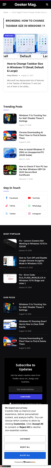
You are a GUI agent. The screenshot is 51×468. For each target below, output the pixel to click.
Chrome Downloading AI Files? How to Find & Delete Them (32, 135)
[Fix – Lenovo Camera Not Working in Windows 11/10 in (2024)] (10, 244)
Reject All (25, 447)
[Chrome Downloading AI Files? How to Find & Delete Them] (10, 136)
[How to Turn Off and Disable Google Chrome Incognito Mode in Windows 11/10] (10, 261)
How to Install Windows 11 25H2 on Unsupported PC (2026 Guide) (32, 152)
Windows (9, 36)
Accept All (25, 455)
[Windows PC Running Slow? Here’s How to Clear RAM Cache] (10, 325)
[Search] (46, 4)
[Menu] (4, 4)
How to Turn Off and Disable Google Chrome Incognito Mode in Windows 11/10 (33, 261)
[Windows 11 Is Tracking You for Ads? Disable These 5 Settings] (10, 119)
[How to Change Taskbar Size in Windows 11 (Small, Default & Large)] (25, 46)
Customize (25, 439)
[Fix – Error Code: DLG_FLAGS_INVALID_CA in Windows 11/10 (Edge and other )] (10, 278)
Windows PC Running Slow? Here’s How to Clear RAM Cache (33, 324)
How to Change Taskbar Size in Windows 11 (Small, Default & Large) (25, 67)
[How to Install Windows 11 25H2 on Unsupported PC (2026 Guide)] (10, 153)
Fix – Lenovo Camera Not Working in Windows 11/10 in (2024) (33, 243)
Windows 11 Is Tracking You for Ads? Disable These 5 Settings (32, 118)
